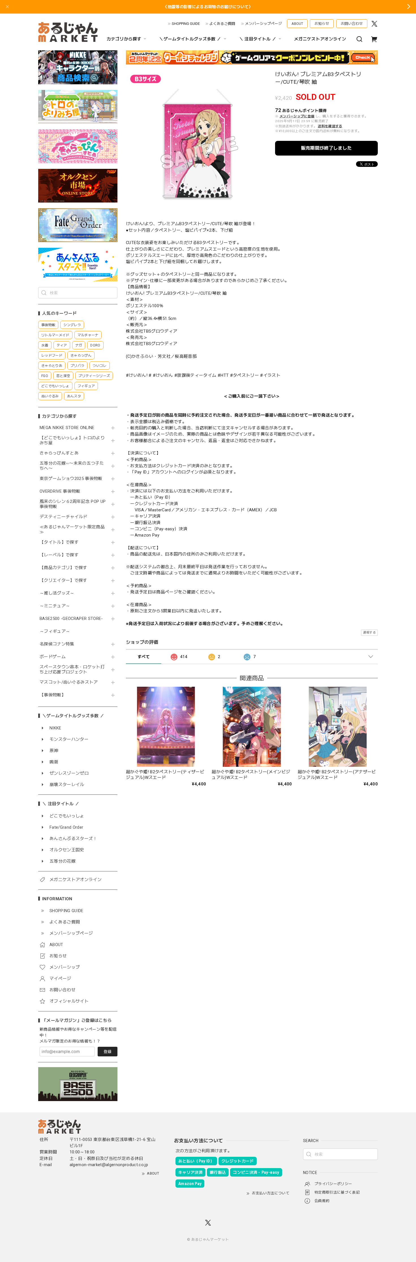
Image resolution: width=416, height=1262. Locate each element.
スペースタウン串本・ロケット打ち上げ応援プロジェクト (72, 670)
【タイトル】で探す (59, 542)
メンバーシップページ (263, 23)
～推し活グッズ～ (57, 593)
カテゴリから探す (124, 39)
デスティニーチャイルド (63, 516)
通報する (369, 632)
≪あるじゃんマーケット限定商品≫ (72, 530)
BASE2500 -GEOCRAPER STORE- (71, 618)
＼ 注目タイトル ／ (257, 39)
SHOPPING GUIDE (186, 23)
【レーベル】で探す (59, 555)
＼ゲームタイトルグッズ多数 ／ (190, 39)
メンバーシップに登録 (297, 116)
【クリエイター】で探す (63, 580)
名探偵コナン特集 (57, 644)
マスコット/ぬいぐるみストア (69, 682)
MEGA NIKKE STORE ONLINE (67, 427)
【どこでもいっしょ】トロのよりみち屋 (72, 440)
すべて (144, 656)
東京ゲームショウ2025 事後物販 (73, 478)
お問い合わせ (352, 23)
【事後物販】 (53, 695)
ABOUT (297, 23)
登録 (107, 1051)
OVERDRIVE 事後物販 (60, 491)
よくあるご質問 (222, 23)
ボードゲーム (53, 656)
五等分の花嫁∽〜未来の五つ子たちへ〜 (72, 466)
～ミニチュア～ (55, 606)
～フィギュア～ (55, 631)
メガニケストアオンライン (320, 39)
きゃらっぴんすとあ (59, 453)
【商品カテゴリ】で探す (63, 567)
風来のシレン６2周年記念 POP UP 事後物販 (73, 504)
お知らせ (321, 23)
